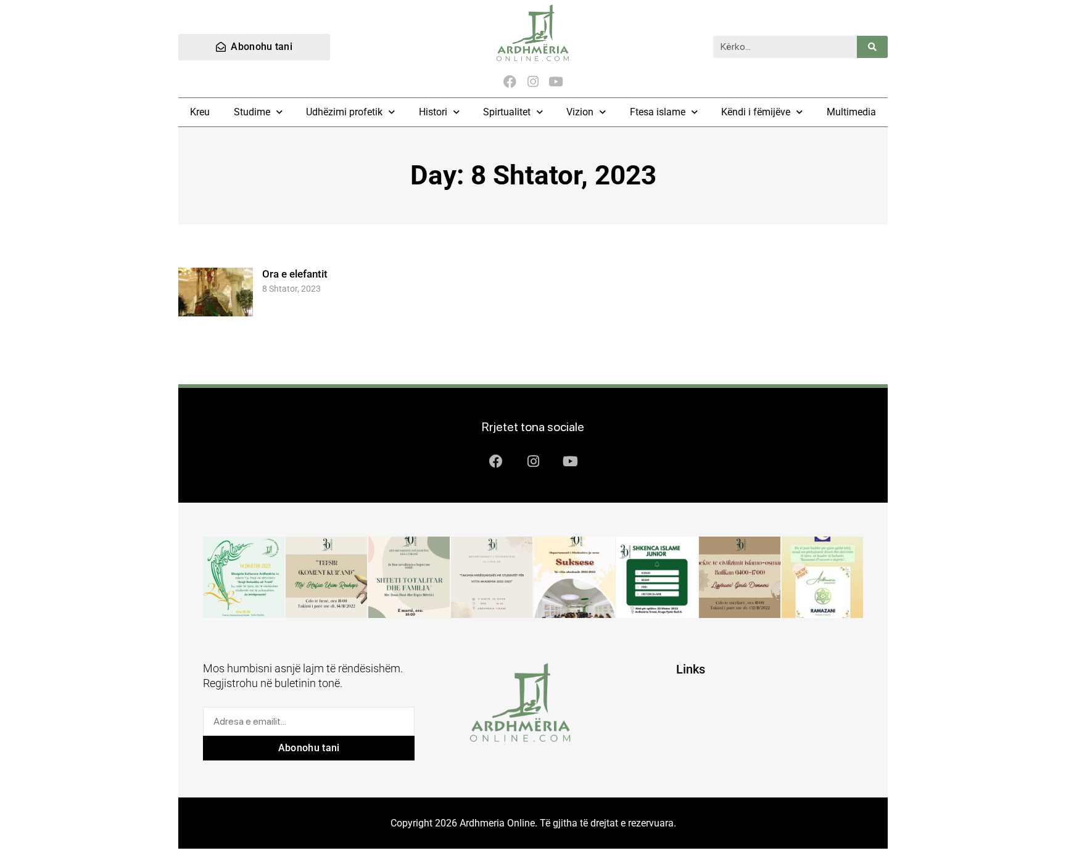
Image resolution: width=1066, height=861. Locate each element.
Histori (433, 112)
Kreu (200, 112)
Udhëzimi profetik (344, 112)
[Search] (872, 47)
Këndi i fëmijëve (755, 112)
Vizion (579, 112)
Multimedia (851, 112)
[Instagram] (533, 82)
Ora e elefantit (295, 274)
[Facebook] (510, 82)
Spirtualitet (507, 112)
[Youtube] (556, 82)
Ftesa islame (657, 112)
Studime (252, 112)
